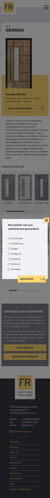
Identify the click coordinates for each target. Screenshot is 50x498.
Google (14, 248)
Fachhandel (17, 238)
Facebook (15, 259)
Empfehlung (17, 243)
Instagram (16, 254)
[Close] (46, 220)
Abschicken (26, 279)
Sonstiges (16, 269)
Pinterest (15, 264)
